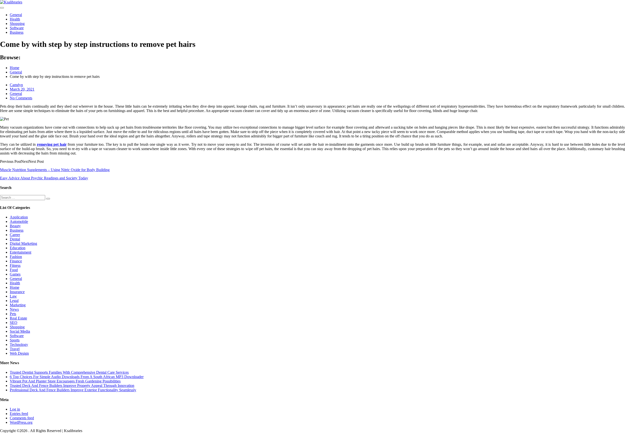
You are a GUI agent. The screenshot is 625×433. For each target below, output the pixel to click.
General (16, 15)
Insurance (17, 292)
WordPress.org (21, 422)
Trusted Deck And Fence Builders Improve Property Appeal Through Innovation (72, 385)
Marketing (18, 305)
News (14, 309)
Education (17, 248)
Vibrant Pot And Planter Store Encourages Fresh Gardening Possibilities (65, 381)
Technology (19, 344)
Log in (15, 409)
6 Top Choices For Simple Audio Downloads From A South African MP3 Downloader (77, 377)
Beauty (15, 226)
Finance (16, 261)
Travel (15, 349)
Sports (15, 340)
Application (19, 217)
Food (14, 270)
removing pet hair (52, 144)
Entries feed (19, 414)
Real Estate (18, 318)
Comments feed (22, 418)
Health (15, 19)
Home (14, 287)
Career (15, 235)
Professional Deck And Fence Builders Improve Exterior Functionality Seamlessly (73, 390)
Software (17, 28)
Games (15, 274)
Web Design (19, 353)
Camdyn (16, 85)
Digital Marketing (23, 243)
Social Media (20, 331)
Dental (15, 239)
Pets (13, 314)
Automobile (19, 221)
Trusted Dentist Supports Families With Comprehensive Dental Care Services (69, 372)
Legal (14, 301)
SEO (13, 322)
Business (16, 32)
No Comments (21, 98)
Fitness (15, 265)
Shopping (17, 23)
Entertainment (20, 252)
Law (13, 296)
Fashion (16, 257)
